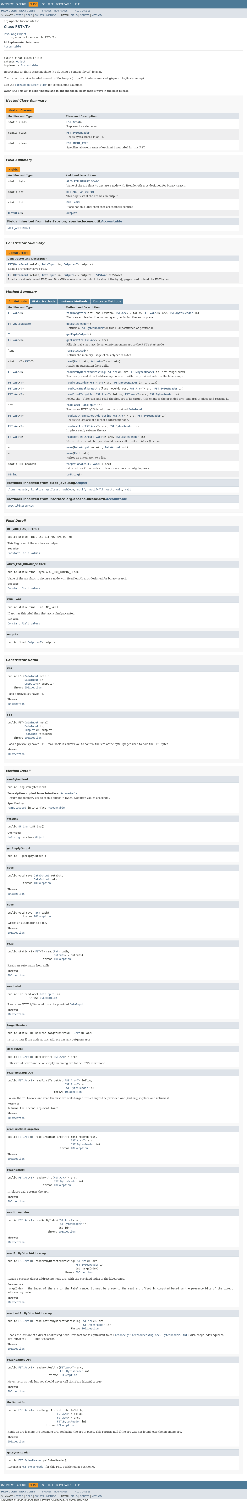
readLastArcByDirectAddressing (88, 415)
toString (72, 474)
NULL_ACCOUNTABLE (20, 228)
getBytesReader (77, 323)
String (12, 474)
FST (10, 264)
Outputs (13, 213)
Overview (7, 4)
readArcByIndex (77, 382)
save (69, 447)
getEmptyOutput (77, 334)
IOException (33, 687)
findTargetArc (76, 313)
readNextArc (74, 426)
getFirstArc (74, 340)
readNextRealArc (78, 436)
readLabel (73, 404)
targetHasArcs (76, 463)
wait (109, 489)
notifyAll (96, 489)
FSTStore (101, 275)
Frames (47, 10)
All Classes (83, 10)
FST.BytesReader (78, 132)
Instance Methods (74, 301)
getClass (52, 489)
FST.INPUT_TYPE (77, 143)
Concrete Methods (107, 301)
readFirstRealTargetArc (83, 388)
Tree (51, 4)
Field (28, 15)
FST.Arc (71, 122)
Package (21, 4)
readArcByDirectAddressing (85, 372)
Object (20, 61)
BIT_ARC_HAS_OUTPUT (80, 191)
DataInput (21, 264)
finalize (37, 489)
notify (81, 489)
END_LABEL (73, 202)
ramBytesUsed (75, 350)
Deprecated (63, 4)
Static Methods (43, 301)
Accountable (12, 46)
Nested (18, 15)
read (69, 361)
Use (43, 4)
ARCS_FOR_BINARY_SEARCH (83, 181)
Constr (39, 15)
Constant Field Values (24, 553)
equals (23, 489)
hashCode (68, 489)
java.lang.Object (15, 34)
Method (51, 15)
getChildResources (21, 505)
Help (77, 4)
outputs (71, 213)
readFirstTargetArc (80, 394)
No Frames (61, 10)
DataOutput (82, 447)
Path (77, 361)
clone (11, 489)
